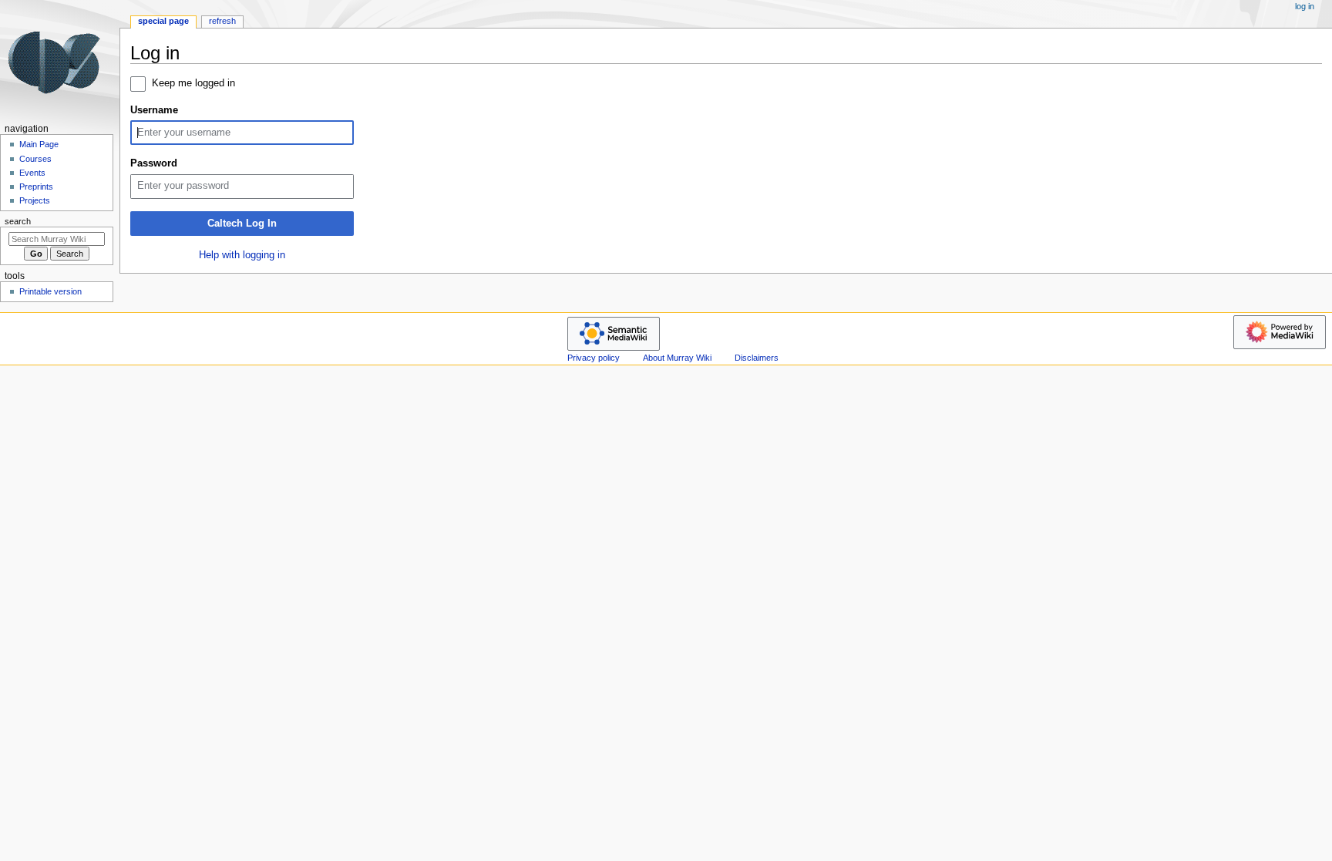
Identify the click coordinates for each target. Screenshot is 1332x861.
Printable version (50, 291)
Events (32, 172)
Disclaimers (757, 357)
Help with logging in (242, 255)
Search (18, 221)
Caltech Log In (242, 223)
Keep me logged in (193, 83)
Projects (34, 200)
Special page (163, 20)
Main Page (39, 144)
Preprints (36, 186)
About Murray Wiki (677, 357)
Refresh (222, 20)
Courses (35, 158)
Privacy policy (593, 357)
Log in (1304, 6)
